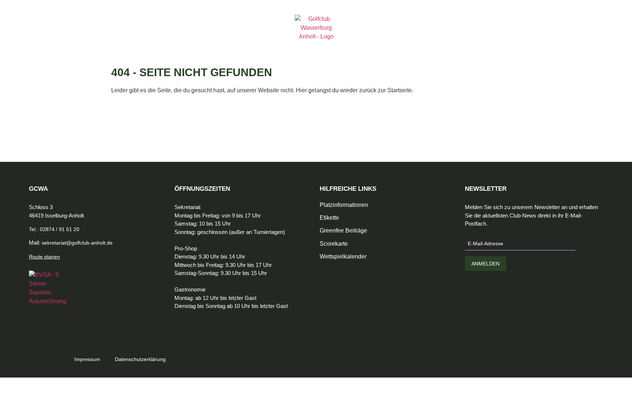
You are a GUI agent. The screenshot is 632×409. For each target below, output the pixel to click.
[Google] (547, 354)
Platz (59, 36)
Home (18, 36)
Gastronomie (114, 36)
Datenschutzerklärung (140, 359)
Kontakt (207, 36)
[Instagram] (533, 354)
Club (38, 36)
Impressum (87, 359)
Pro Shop (152, 36)
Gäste (80, 36)
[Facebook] (518, 354)
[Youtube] (562, 354)
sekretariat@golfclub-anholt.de (77, 243)
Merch (180, 36)
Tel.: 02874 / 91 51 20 (54, 229)
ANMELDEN (485, 264)
